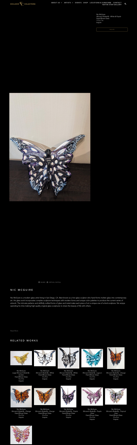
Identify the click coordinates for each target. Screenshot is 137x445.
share (42, 282)
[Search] (125, 4)
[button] (56, 3)
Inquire (112, 29)
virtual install (54, 282)
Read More (14, 331)
